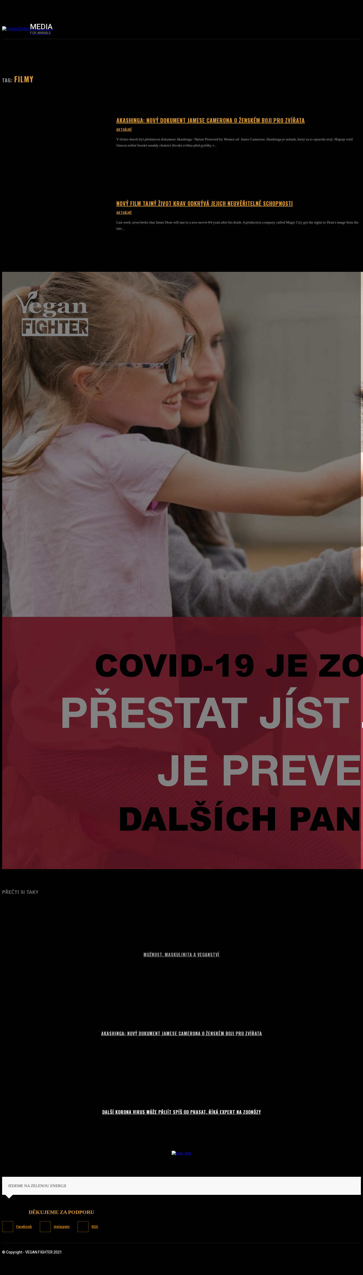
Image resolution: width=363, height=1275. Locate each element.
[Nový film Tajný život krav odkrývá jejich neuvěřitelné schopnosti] (56, 216)
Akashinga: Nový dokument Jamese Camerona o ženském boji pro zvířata (210, 120)
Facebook (24, 1226)
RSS (95, 1226)
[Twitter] (318, 28)
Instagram (62, 1226)
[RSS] (83, 1226)
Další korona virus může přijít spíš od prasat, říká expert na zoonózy (181, 1112)
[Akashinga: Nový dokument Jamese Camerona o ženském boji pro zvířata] (56, 132)
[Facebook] (295, 28)
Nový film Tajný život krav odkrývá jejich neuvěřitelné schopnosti (204, 203)
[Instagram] (307, 28)
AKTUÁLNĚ (124, 129)
